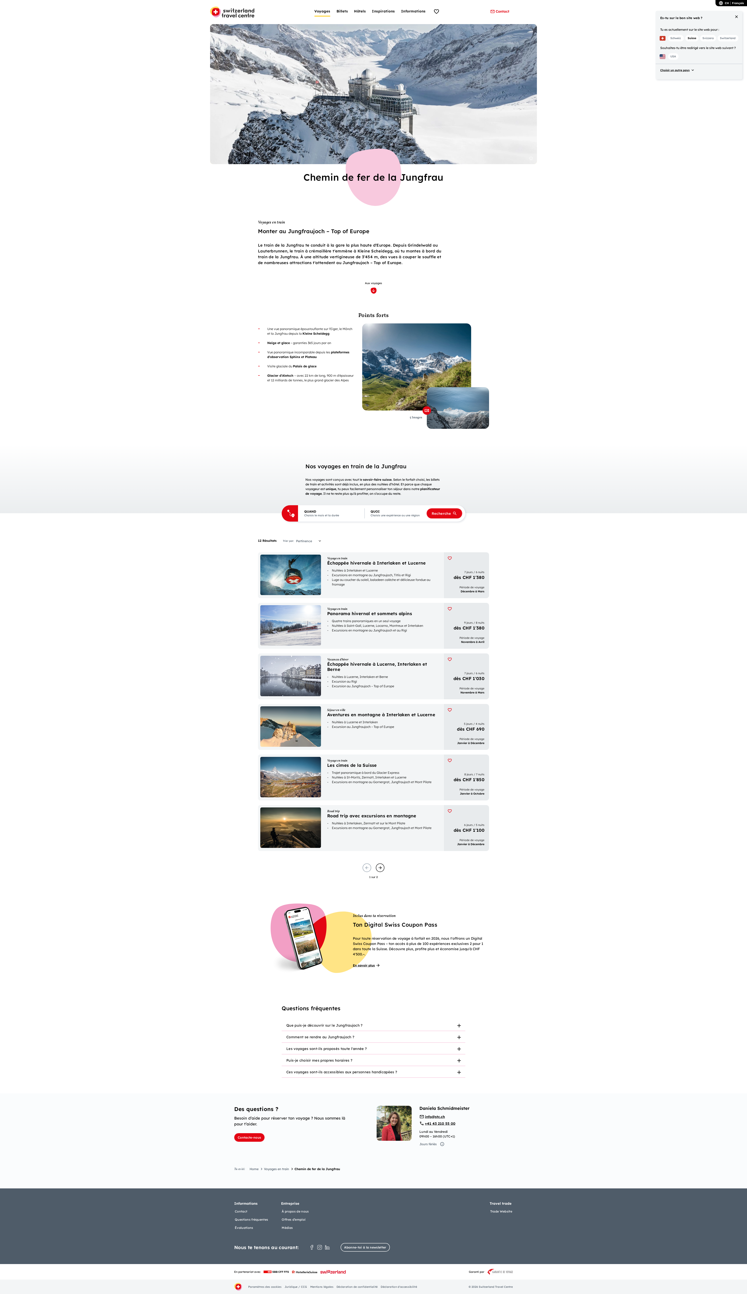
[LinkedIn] (327, 1247)
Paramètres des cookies (264, 1287)
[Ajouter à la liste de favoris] (449, 558)
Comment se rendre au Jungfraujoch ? (320, 1037)
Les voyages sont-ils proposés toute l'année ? (326, 1048)
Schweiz (675, 38)
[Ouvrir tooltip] (531, 158)
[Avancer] (380, 867)
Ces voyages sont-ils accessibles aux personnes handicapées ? (341, 1072)
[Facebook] (311, 1247)
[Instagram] (319, 1247)
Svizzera (708, 38)
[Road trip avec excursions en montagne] (373, 828)
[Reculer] (367, 867)
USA (673, 56)
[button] (331, 513)
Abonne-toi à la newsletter (365, 1247)
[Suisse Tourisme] (333, 1272)
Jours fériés (428, 1144)
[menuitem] (322, 11)
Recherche (441, 513)
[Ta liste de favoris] (436, 12)
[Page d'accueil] (232, 12)
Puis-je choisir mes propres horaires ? (319, 1060)
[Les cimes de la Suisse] (373, 777)
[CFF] (276, 1272)
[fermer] (736, 16)
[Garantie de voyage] (500, 1272)
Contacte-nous (249, 1137)
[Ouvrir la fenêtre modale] (427, 410)
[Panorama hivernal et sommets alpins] (373, 626)
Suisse (692, 38)
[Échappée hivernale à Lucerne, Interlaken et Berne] (373, 676)
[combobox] (310, 541)
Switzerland (728, 38)
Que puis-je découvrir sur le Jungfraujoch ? (324, 1025)
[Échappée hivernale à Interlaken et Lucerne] (373, 575)
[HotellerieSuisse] (304, 1272)
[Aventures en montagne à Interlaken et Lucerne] (373, 727)
